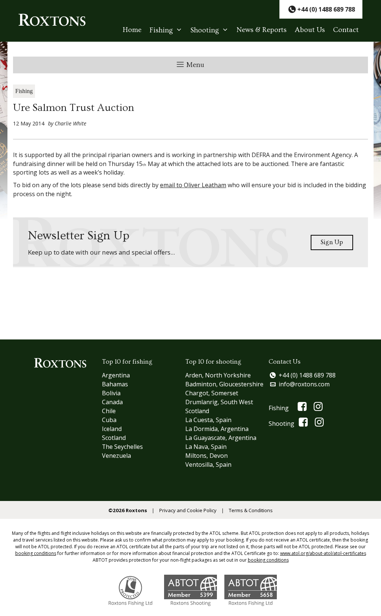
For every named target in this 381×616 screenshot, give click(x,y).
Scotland (114, 438)
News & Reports (261, 30)
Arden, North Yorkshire (218, 375)
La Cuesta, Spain (208, 420)
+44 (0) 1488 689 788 (307, 375)
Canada (112, 402)
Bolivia (111, 393)
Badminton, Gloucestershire (224, 384)
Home (132, 30)
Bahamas (115, 384)
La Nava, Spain (206, 447)
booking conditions (35, 553)
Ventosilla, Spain (208, 464)
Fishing (161, 30)
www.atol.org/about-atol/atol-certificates (323, 553)
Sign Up (332, 242)
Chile (109, 411)
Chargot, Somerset (211, 393)
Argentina (116, 375)
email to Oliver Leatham (193, 185)
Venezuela (116, 455)
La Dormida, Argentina (217, 429)
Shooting (204, 30)
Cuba (109, 420)
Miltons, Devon (206, 455)
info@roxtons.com (304, 384)
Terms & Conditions (251, 510)
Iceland (112, 429)
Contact (346, 30)
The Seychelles (122, 447)
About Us (310, 30)
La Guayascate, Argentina (220, 438)
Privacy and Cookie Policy (188, 510)
